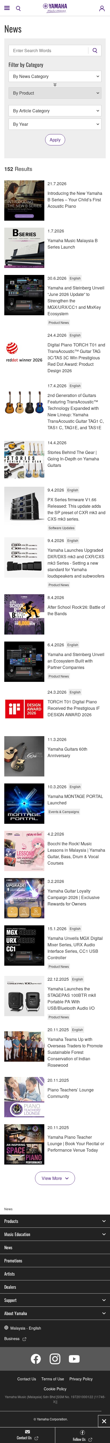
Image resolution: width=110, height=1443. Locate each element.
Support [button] (10, 1300)
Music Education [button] (17, 1234)
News (8, 1247)
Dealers (10, 1287)
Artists (9, 1273)
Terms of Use (52, 1378)
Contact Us (26, 1378)
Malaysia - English (25, 1328)
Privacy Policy (81, 1378)
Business (11, 1338)
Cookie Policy (55, 1388)
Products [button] (11, 1221)
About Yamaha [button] (15, 1313)
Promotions (13, 1260)
